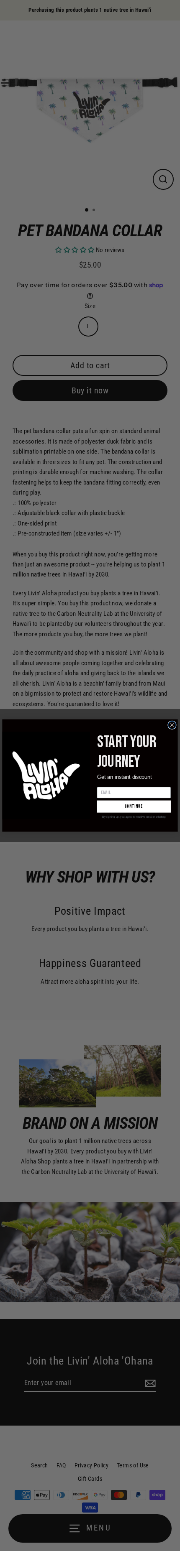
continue (134, 806)
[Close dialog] (172, 725)
